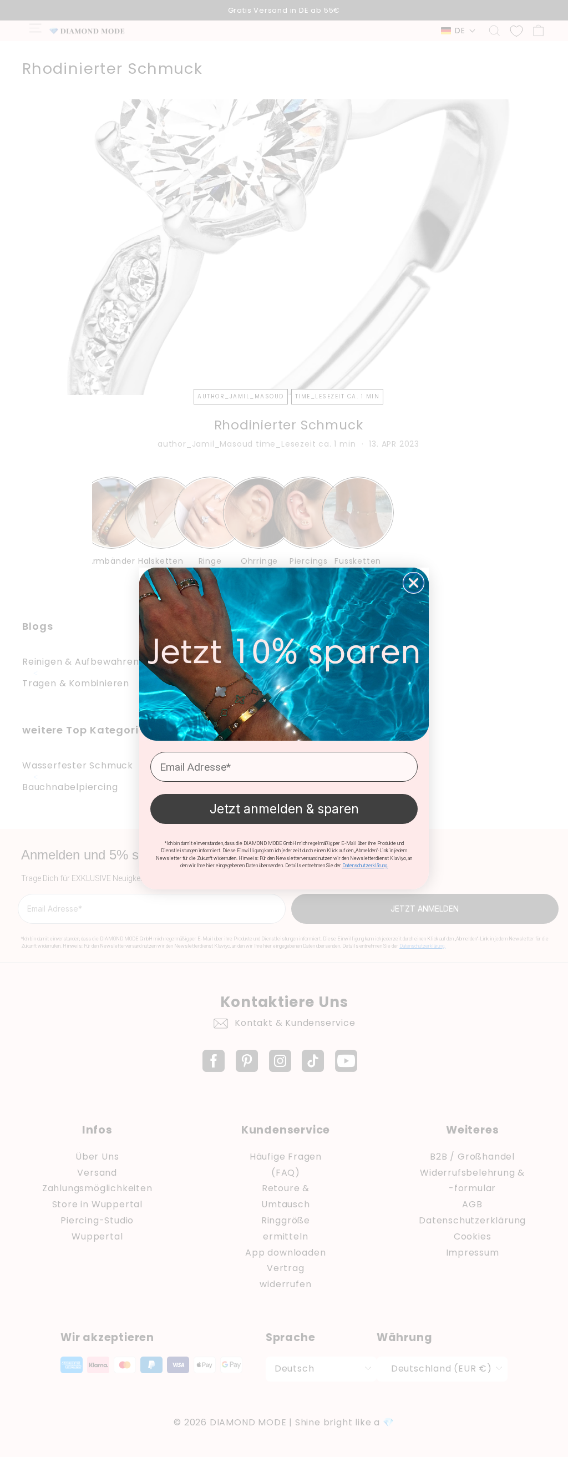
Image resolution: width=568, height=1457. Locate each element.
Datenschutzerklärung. (365, 865)
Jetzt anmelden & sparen (284, 809)
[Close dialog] (413, 583)
